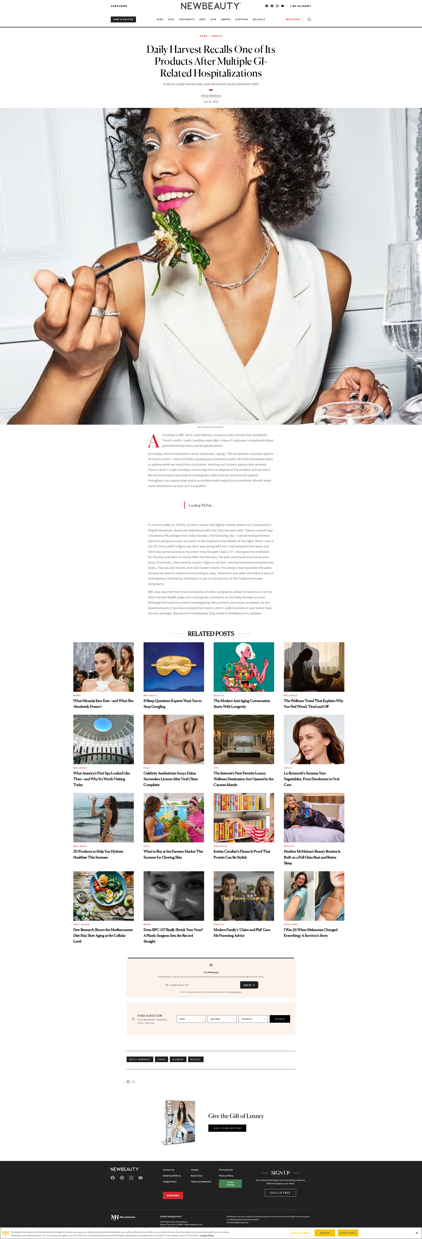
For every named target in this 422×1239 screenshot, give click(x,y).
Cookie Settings (230, 1183)
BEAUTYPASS (293, 19)
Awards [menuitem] (226, 19)
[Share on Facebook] (128, 1081)
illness (178, 1059)
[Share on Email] (133, 1081)
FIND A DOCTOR (123, 19)
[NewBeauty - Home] (211, 5)
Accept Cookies (348, 1232)
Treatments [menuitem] (187, 19)
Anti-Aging (81, 924)
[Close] (416, 1233)
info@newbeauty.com (169, 1227)
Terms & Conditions (201, 1181)
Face (147, 767)
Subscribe (119, 6)
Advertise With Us (172, 1175)
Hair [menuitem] (213, 19)
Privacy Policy (226, 1175)
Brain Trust (196, 1175)
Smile (288, 767)
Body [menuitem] (202, 19)
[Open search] (308, 19)
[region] (211, 1233)
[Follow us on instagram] (277, 6)
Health (217, 35)
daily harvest (140, 1059)
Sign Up (247, 984)
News (77, 695)
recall (196, 1059)
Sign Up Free (280, 1192)
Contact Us (168, 1169)
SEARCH (280, 1018)
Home (204, 35)
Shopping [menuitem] (241, 19)
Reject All (324, 1232)
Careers (195, 1169)
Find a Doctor (226, 1169)
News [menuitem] (160, 19)
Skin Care (291, 924)
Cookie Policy (170, 1181)
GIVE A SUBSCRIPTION (227, 1128)
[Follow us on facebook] (266, 6)
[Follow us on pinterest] (272, 6)
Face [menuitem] (171, 19)
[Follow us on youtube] (282, 6)
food (161, 1059)
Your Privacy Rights (300, 1232)
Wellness (150, 695)
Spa (216, 767)
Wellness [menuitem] (259, 19)
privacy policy (235, 992)
